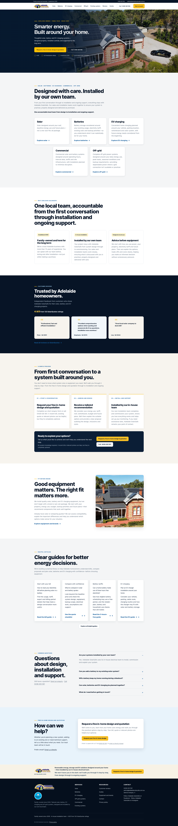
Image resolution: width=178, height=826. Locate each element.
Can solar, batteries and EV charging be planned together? (102, 685)
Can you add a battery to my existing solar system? (99, 671)
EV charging (68, 6)
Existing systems (95, 6)
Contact (101, 799)
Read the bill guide (45, 617)
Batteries (60, 6)
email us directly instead (116, 743)
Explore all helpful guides (89, 626)
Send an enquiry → (129, 792)
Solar (53, 6)
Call (124, 6)
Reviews (105, 6)
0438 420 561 (121, 1)
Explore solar (42, 140)
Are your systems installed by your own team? (97, 655)
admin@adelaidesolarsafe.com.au (136, 1)
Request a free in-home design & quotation (50, 49)
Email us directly (51, 750)
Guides (112, 6)
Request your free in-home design (95, 738)
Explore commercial (63, 172)
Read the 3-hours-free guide (102, 615)
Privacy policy (103, 802)
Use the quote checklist (74, 615)
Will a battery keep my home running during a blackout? (101, 678)
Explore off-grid (99, 172)
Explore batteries (81, 140)
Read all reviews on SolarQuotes (47, 343)
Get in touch (139, 6)
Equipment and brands (106, 795)
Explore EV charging (119, 140)
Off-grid (86, 6)
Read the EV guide (129, 617)
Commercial (78, 6)
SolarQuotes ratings (50, 55)
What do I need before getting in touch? (94, 692)
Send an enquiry (57, 681)
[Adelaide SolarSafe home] (41, 6)
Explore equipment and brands (46, 524)
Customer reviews (105, 788)
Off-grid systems (80, 799)
